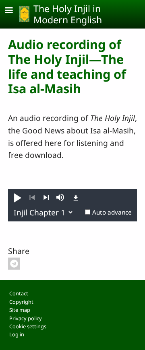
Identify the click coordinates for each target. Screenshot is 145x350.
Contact (18, 293)
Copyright (21, 301)
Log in (16, 334)
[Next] (46, 197)
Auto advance (112, 212)
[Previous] (32, 197)
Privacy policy (25, 318)
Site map (19, 309)
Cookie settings (27, 326)
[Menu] (14, 11)
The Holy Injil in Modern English (67, 14)
